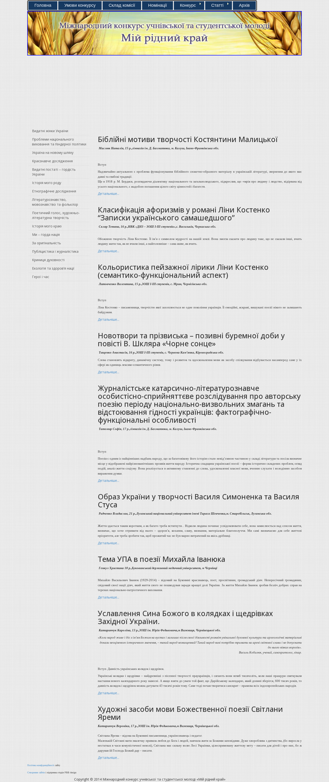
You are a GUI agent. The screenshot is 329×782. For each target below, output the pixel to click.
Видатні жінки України (50, 131)
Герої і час (40, 276)
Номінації (157, 5)
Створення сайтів (36, 772)
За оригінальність (46, 243)
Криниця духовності (48, 260)
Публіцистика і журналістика (55, 251)
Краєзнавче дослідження (52, 161)
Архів (244, 5)
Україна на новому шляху (52, 152)
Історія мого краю (47, 226)
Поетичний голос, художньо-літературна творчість (56, 215)
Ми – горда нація (46, 234)
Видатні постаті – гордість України (54, 172)
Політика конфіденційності (40, 765)
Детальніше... (108, 193)
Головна (42, 5)
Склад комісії (122, 5)
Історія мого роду (46, 182)
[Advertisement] (94, 91)
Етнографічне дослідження (54, 191)
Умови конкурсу (80, 5)
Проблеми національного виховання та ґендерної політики (59, 141)
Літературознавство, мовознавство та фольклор (55, 202)
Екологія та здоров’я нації (53, 268)
